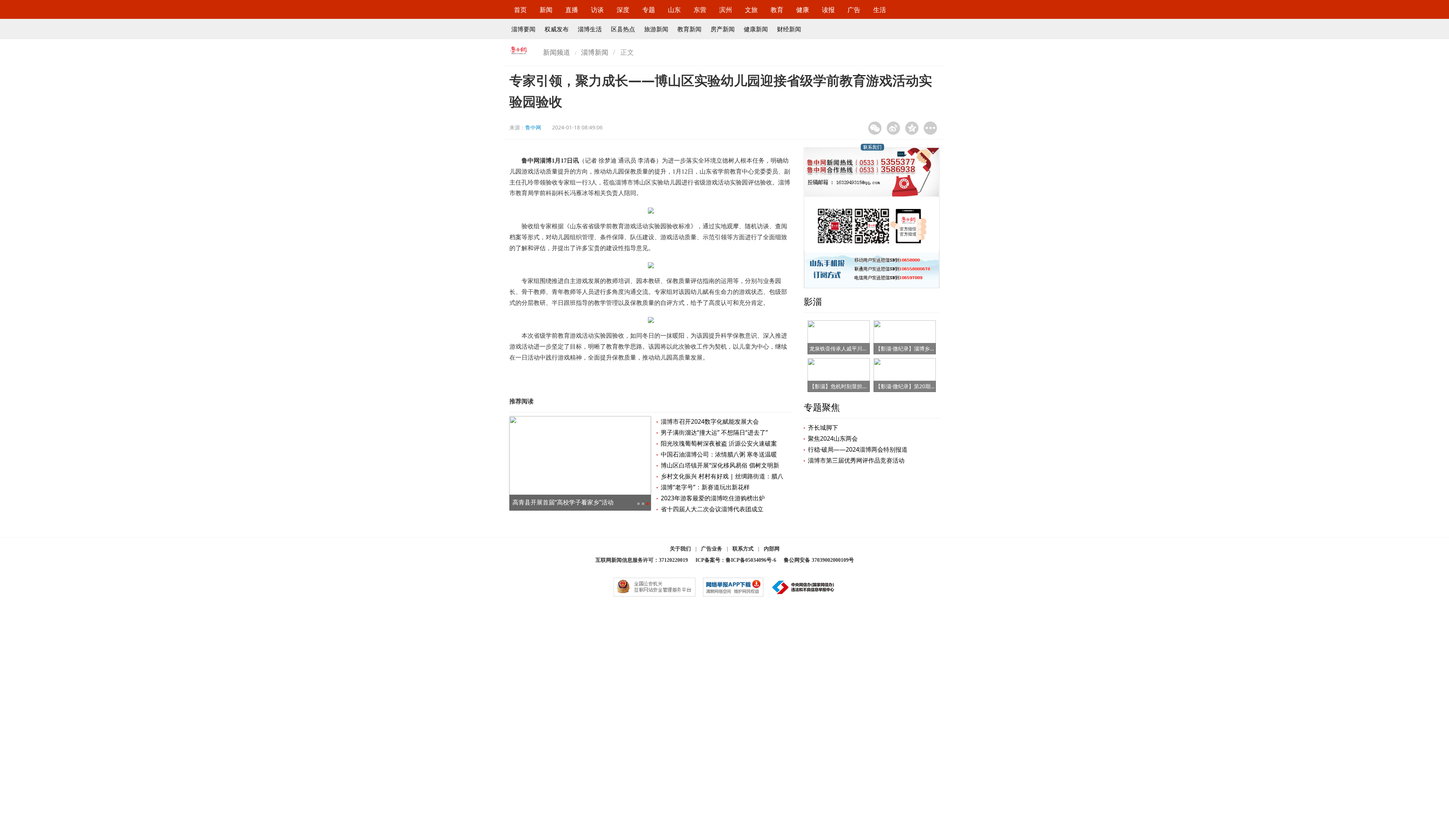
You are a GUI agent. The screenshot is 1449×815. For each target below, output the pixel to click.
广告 (854, 9)
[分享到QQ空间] (911, 128)
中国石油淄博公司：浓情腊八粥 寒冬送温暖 (719, 454)
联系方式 (743, 549)
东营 (700, 9)
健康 (802, 9)
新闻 (546, 9)
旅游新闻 (656, 29)
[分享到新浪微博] (893, 128)
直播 (571, 9)
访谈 (597, 9)
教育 (777, 9)
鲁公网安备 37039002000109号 (819, 560)
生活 (879, 9)
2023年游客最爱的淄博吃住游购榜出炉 (713, 498)
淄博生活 (590, 29)
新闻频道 (556, 52)
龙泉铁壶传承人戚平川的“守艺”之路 (850, 348)
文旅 (751, 9)
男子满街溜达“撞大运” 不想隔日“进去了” (714, 432)
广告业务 (711, 549)
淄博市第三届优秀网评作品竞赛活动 (856, 460)
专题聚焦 (822, 407)
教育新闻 (689, 29)
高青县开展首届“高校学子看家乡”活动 (563, 502)
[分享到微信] (874, 128)
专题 (648, 9)
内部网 (772, 549)
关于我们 (680, 549)
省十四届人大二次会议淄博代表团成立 (712, 509)
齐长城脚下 (823, 427)
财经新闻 (789, 29)
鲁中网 (533, 127)
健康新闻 (756, 29)
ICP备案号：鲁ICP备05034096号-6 (735, 560)
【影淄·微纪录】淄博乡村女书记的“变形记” (925, 348)
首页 (520, 9)
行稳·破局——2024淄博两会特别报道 (858, 449)
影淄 (813, 301)
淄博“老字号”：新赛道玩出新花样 (705, 487)
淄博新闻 (594, 52)
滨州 (725, 9)
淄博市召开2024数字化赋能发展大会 (710, 421)
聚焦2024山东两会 (833, 438)
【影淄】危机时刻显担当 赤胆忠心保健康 (857, 386)
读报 (828, 9)
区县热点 (623, 29)
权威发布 (557, 29)
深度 (623, 9)
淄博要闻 (523, 29)
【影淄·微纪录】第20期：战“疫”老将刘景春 (926, 386)
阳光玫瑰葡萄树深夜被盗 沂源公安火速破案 (719, 443)
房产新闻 (723, 29)
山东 (674, 9)
